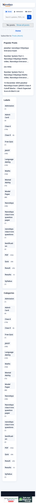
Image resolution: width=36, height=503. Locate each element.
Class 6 (8, 126)
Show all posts (23, 25)
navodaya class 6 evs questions (9, 232)
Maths (7, 171)
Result (7, 268)
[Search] (29, 17)
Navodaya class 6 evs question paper (9, 216)
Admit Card (7, 116)
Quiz (7, 261)
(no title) (7, 67)
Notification (9, 244)
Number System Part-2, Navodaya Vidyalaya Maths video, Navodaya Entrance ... (16, 75)
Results (8, 274)
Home (18, 31)
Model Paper (7, 192)
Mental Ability (8, 181)
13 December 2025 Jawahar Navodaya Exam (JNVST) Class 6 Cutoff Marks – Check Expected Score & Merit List (17, 87)
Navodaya (9, 203)
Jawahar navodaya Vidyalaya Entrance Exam (16, 49)
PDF (6, 255)
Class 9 (8, 135)
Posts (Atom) (17, 36)
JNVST (7, 150)
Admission (9, 106)
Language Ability (9, 160)
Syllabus (8, 281)
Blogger (23, 500)
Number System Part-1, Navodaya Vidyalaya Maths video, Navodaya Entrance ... (16, 59)
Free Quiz (9, 141)
